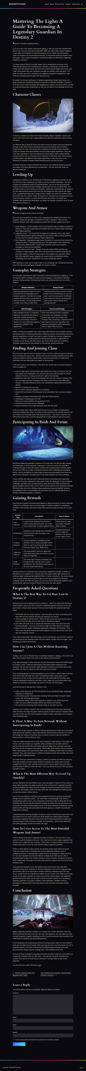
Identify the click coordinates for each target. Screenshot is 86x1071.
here (39, 965)
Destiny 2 (44, 48)
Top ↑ (81, 1067)
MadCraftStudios (17, 4)
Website (15, 1032)
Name (15, 1017)
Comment (16, 993)
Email (15, 1024)
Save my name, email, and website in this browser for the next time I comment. (37, 1039)
